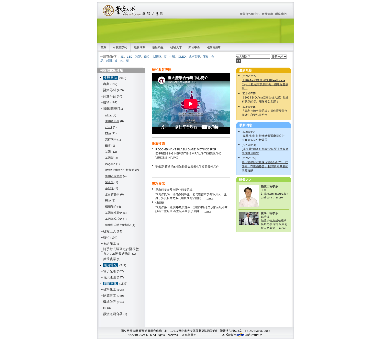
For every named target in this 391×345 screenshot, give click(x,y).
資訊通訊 (109, 277)
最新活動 (139, 47)
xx (104, 308)
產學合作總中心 (250, 13)
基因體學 (110, 108)
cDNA (108, 127)
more (210, 198)
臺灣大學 (267, 13)
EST (108, 145)
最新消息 (158, 47)
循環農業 (109, 259)
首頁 (103, 47)
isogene (110, 163)
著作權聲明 (189, 334)
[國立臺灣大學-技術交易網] (133, 10)
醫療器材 (110, 90)
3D (122, 56)
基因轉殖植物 (113, 218)
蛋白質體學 (112, 194)
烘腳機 (159, 202)
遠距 (138, 56)
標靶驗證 (110, 206)
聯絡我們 (281, 13)
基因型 (109, 157)
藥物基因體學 (113, 176)
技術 (106, 237)
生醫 (172, 56)
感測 (109, 60)
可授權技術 (120, 47)
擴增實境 (194, 56)
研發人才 (176, 47)
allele (108, 115)
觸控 (146, 56)
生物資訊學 (112, 121)
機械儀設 (109, 301)
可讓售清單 (213, 47)
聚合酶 (109, 182)
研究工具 (109, 231)
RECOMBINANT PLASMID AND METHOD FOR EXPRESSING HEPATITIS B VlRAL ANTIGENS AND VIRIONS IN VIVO (188, 153)
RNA (108, 200)
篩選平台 (109, 96)
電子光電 (109, 271)
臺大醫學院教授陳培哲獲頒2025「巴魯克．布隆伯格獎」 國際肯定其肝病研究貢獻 (265, 166)
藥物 (106, 102)
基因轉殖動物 (113, 212)
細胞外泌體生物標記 (118, 225)
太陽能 (156, 56)
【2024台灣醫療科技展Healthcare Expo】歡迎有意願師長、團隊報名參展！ (265, 84)
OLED (182, 56)
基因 (108, 151)
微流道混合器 (113, 314)
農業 (106, 84)
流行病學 (110, 139)
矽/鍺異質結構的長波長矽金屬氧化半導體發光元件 (187, 166)
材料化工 (109, 289)
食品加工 (109, 243)
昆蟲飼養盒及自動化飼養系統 (173, 189)
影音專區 (194, 47)
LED (129, 56)
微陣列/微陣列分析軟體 (119, 170)
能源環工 (109, 295)
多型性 (109, 188)
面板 (206, 56)
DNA (108, 133)
